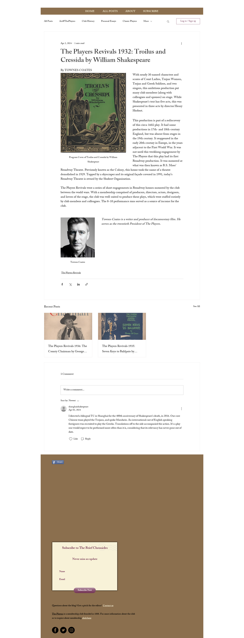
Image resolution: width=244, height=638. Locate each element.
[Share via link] (86, 284)
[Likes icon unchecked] (71, 439)
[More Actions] (181, 409)
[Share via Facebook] (62, 284)
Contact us (108, 606)
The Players (57, 614)
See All (196, 307)
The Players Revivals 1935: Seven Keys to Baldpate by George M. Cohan (118, 349)
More (146, 21)
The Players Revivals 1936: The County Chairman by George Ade (67, 349)
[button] (168, 21)
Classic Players (130, 21)
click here (86, 618)
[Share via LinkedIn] (78, 284)
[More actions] (181, 43)
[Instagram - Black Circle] (71, 630)
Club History (88, 21)
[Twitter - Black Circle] (63, 630)
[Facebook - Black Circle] (55, 630)
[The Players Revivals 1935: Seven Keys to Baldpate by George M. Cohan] (122, 326)
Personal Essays (108, 21)
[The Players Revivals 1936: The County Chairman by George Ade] (68, 326)
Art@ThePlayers (67, 21)
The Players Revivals (71, 273)
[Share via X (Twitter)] (70, 284)
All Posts (48, 21)
